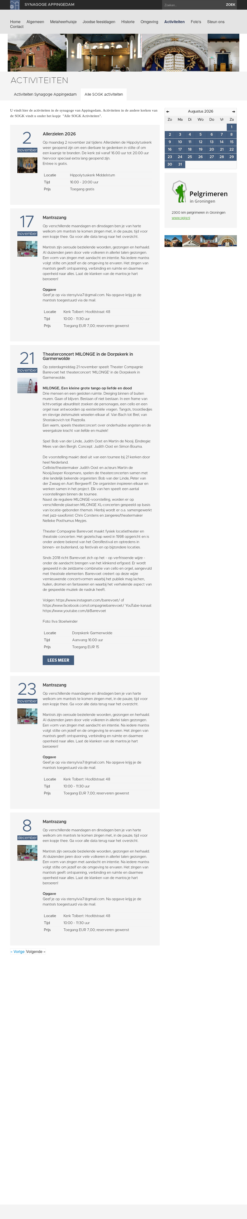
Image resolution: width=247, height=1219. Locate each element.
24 (180, 157)
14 (222, 142)
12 (200, 142)
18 (190, 149)
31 (180, 164)
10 (180, 142)
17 (180, 149)
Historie (128, 21)
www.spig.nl (181, 218)
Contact (16, 26)
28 (222, 157)
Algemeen (35, 21)
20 (211, 149)
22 (231, 149)
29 (231, 157)
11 (189, 142)
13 (211, 142)
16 (170, 149)
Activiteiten (174, 21)
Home (15, 21)
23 (170, 157)
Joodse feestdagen (99, 21)
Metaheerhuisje (63, 21)
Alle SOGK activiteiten (103, 94)
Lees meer (58, 660)
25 (190, 157)
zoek (230, 5)
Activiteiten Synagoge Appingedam (45, 94)
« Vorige (18, 951)
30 (169, 164)
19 (201, 149)
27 (212, 157)
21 (222, 149)
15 (231, 142)
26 (200, 157)
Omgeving (149, 21)
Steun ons (216, 21)
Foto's (196, 21)
